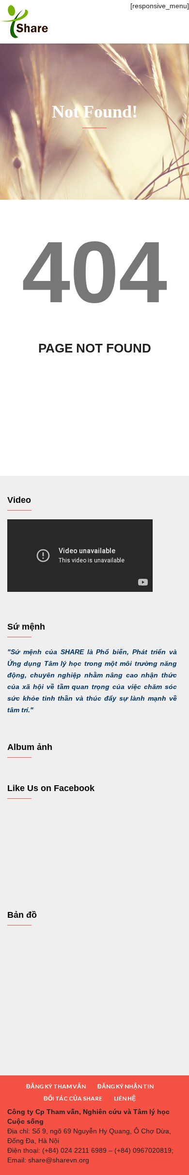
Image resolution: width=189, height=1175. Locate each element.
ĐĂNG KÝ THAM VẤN (56, 1086)
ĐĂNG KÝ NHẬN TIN (125, 1086)
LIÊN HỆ (125, 1098)
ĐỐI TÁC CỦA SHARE (73, 1098)
